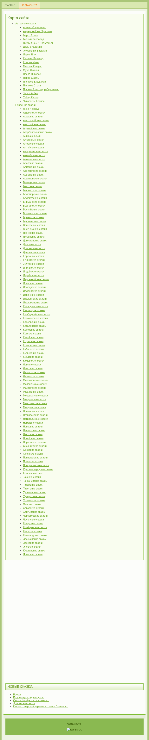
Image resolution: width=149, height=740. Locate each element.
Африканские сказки (35, 178)
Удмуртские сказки (34, 496)
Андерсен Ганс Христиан (37, 31)
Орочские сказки (33, 453)
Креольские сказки (34, 345)
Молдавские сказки (34, 399)
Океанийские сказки (35, 446)
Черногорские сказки (35, 515)
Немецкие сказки (33, 422)
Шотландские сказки (35, 535)
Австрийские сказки (34, 124)
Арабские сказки (32, 163)
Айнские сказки (32, 135)
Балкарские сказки (34, 182)
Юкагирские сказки (34, 550)
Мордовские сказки (34, 407)
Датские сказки (32, 244)
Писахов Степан (32, 85)
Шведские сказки (33, 523)
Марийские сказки (33, 391)
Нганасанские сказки (35, 415)
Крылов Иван (31, 62)
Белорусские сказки (35, 197)
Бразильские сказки (35, 213)
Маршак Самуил (32, 66)
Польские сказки (33, 461)
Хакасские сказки (33, 508)
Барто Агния (30, 35)
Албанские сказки (33, 139)
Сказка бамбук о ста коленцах (31, 700)
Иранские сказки (32, 283)
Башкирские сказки (34, 190)
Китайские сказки (33, 337)
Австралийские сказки (36, 120)
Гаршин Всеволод (33, 39)
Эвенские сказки (32, 542)
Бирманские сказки (34, 201)
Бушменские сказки (34, 221)
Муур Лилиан (31, 70)
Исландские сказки (34, 290)
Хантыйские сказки (34, 511)
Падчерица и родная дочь (28, 697)
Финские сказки (32, 504)
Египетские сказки (34, 259)
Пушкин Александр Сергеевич (41, 89)
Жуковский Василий (35, 50)
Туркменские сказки (34, 492)
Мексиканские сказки (35, 395)
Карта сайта (29, 5)
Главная (9, 5)
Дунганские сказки (34, 252)
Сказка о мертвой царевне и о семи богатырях (40, 706)
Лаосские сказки (32, 368)
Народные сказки (25, 104)
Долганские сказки (34, 248)
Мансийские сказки (34, 387)
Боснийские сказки (34, 209)
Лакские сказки (32, 364)
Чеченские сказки (33, 519)
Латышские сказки (34, 372)
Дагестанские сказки (35, 240)
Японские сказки (32, 554)
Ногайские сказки (33, 438)
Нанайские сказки (33, 411)
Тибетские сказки (33, 488)
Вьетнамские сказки (35, 228)
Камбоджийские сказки (36, 314)
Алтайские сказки (33, 147)
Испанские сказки (33, 294)
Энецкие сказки (32, 546)
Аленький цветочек (34, 27)
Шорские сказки (32, 531)
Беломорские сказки (35, 194)
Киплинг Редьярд (33, 58)
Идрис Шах (29, 54)
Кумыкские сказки (33, 352)
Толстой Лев (30, 93)
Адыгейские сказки (34, 128)
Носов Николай (32, 73)
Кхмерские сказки (33, 360)
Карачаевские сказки (35, 318)
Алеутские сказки (33, 143)
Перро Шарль (31, 77)
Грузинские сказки (33, 236)
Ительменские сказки (35, 302)
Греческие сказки (33, 232)
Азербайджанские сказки (37, 132)
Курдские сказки (32, 356)
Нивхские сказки (32, 434)
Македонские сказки (35, 383)
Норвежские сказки (34, 442)
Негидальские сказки (35, 418)
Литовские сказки (33, 376)
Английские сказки (34, 155)
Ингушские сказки (33, 267)
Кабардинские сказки (35, 306)
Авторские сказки (25, 23)
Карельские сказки (34, 321)
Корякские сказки (33, 341)
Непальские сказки (34, 430)
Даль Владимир (32, 46)
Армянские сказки (33, 166)
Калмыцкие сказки (34, 310)
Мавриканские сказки (35, 380)
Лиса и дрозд (31, 108)
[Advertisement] (34, 621)
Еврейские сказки (33, 256)
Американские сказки (35, 151)
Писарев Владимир (34, 81)
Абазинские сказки (34, 112)
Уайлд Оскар (30, 97)
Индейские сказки (33, 271)
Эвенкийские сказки (34, 539)
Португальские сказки (36, 465)
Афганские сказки (33, 174)
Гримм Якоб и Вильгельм (38, 42)
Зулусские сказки (33, 263)
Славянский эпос (33, 473)
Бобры (17, 694)
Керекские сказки (33, 329)
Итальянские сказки (35, 298)
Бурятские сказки (33, 217)
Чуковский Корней (33, 101)
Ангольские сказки (34, 159)
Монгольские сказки (35, 403)
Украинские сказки (34, 500)
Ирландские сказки (34, 287)
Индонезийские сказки (36, 279)
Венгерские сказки (34, 225)
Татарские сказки (33, 484)
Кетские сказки (32, 333)
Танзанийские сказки (35, 480)
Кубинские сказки (33, 349)
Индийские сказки (33, 275)
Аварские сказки (32, 116)
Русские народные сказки (38, 469)
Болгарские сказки (34, 205)
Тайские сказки (32, 477)
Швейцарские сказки (35, 527)
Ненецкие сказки (32, 426)
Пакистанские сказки (35, 457)
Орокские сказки (32, 449)
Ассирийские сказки (35, 170)
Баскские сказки (32, 186)
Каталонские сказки (34, 325)
